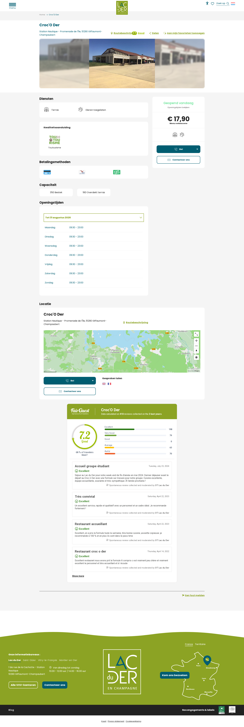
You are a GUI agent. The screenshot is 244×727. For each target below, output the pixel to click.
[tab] (91, 218)
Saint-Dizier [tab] (29, 660)
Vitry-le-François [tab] (47, 660)
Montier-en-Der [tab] (68, 660)
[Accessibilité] (207, 3)
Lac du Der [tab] (14, 660)
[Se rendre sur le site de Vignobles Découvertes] (222, 709)
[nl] (233, 4)
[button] (222, 4)
